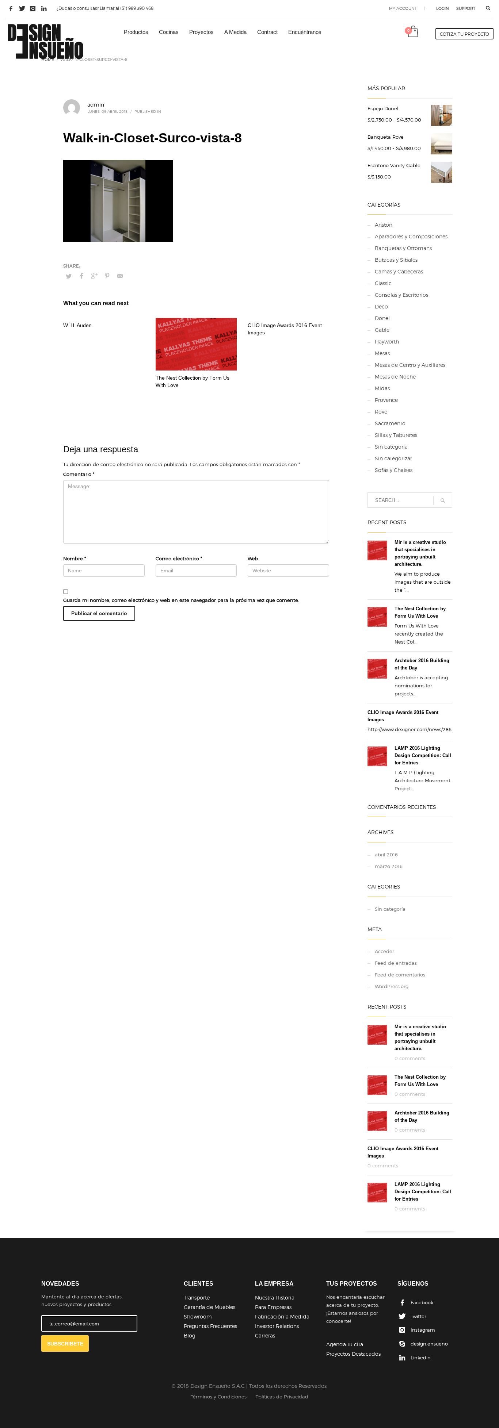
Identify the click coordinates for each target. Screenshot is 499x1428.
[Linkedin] (43, 8)
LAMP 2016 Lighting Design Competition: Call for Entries (423, 755)
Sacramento (390, 423)
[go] (442, 500)
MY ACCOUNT (403, 8)
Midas (382, 388)
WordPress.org (391, 986)
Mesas (382, 353)
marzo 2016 (389, 866)
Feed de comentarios (400, 975)
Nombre (74, 558)
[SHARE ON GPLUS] (94, 275)
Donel (382, 318)
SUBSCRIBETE (65, 1344)
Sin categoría (391, 447)
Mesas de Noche (395, 376)
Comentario (78, 474)
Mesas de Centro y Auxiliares (410, 365)
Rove (381, 411)
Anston (383, 225)
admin (95, 104)
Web (253, 558)
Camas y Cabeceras (399, 271)
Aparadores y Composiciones (411, 236)
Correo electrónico (179, 558)
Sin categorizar (393, 458)
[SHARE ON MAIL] (119, 275)
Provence (386, 400)
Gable (382, 330)
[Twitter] (21, 8)
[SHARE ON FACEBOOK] (81, 275)
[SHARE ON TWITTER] (68, 275)
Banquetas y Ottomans (403, 248)
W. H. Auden (77, 325)
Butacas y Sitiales (396, 260)
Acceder (384, 951)
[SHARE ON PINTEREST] (107, 275)
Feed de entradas (396, 963)
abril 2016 (386, 854)
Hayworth (387, 341)
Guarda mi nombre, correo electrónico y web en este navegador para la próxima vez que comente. (181, 600)
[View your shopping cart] (412, 32)
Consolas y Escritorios (401, 295)
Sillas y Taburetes (396, 435)
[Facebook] (10, 8)
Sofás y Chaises (393, 470)
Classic (383, 283)
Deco (381, 306)
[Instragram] (32, 8)
